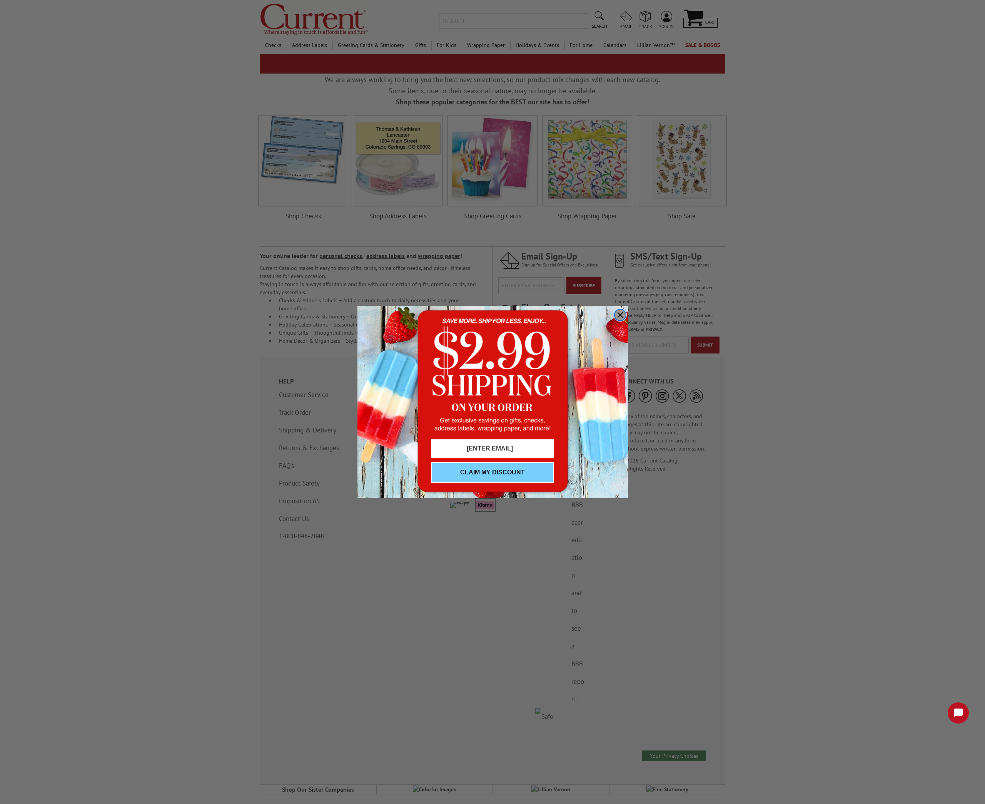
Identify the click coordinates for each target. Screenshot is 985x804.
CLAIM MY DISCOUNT (492, 472)
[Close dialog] (620, 315)
